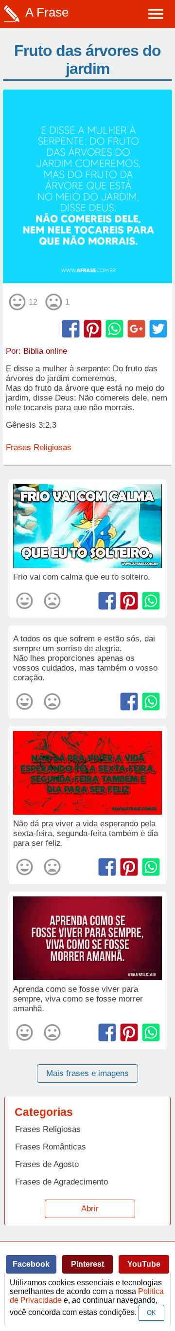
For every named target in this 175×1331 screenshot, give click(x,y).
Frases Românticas (50, 1146)
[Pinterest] (93, 329)
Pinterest (87, 1264)
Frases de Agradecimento (61, 1181)
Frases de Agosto (47, 1164)
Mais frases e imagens (87, 1073)
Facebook (31, 1264)
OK (151, 1312)
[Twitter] (158, 329)
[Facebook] (71, 329)
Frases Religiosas (38, 447)
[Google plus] (136, 329)
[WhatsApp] (114, 329)
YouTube (143, 1264)
